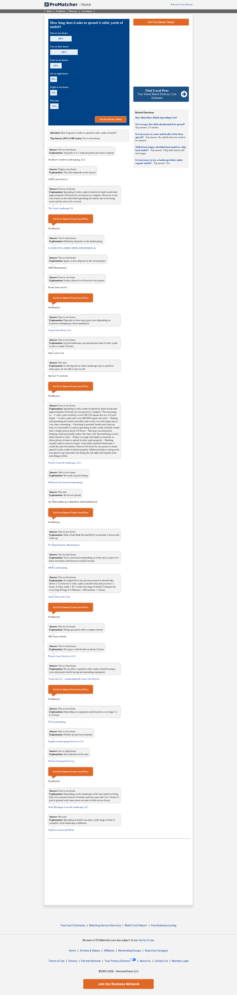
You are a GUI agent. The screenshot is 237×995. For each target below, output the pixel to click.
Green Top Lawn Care (59, 596)
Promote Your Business (183, 5)
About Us (145, 960)
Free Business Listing (163, 925)
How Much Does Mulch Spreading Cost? (156, 117)
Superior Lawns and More (61, 829)
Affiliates (109, 950)
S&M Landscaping (57, 567)
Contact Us (161, 960)
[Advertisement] (161, 56)
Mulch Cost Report (136, 925)
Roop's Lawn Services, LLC (62, 656)
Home (72, 950)
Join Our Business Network (118, 984)
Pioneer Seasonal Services (61, 761)
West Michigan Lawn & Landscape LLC (68, 807)
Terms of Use (56, 960)
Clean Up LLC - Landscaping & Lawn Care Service (73, 678)
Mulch (86, 4)
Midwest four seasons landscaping (65, 482)
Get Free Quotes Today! (111, 119)
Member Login (180, 960)
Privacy (73, 960)
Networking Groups (129, 950)
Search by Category (156, 950)
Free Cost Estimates (73, 925)
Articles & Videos (90, 950)
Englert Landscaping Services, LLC (66, 741)
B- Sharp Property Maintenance (64, 544)
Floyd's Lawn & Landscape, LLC (64, 462)
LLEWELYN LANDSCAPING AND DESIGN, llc (72, 248)
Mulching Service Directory (105, 925)
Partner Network (91, 960)
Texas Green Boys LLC (59, 330)
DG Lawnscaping (57, 721)
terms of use (146, 940)
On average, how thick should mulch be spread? (160, 124)
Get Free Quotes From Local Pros (70, 218)
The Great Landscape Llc (60, 208)
